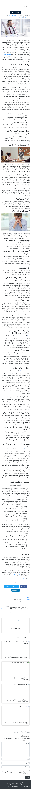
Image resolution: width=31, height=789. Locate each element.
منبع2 (24, 578)
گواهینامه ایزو (17, 574)
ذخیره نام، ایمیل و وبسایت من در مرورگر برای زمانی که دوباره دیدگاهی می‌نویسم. (15, 772)
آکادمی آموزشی (11, 783)
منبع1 (28, 578)
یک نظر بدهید (20, 17)
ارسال (27, 777)
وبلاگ (21, 784)
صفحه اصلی (27, 783)
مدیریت (25, 17)
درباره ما (17, 784)
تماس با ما (11, 784)
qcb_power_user (12, 15)
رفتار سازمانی (7, 54)
